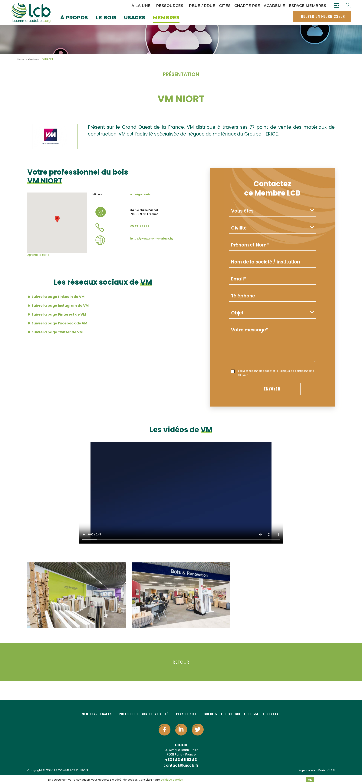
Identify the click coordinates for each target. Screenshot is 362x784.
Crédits (210, 714)
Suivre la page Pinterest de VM (58, 314)
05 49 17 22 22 (139, 226)
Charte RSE (247, 5)
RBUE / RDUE (202, 5)
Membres (166, 18)
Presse (253, 714)
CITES (225, 5)
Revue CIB (232, 714)
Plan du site (186, 714)
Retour (181, 662)
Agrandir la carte (38, 255)
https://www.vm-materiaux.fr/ (151, 238)
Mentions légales (97, 714)
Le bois (105, 18)
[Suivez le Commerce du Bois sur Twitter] (198, 729)
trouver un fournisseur (322, 16)
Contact (273, 714)
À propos (74, 18)
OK (310, 780)
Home (20, 59)
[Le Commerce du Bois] (31, 13)
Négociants (142, 194)
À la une (140, 5)
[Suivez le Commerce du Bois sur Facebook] (164, 729)
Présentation (181, 74)
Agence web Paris (312, 770)
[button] (57, 219)
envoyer (272, 389)
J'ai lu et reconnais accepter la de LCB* (276, 373)
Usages (134, 18)
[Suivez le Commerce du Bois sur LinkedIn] (181, 729)
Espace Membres (307, 5)
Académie (274, 5)
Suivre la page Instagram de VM (60, 305)
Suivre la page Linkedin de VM (57, 296)
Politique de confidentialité (296, 371)
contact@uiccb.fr (181, 765)
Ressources (169, 5)
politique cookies (172, 780)
